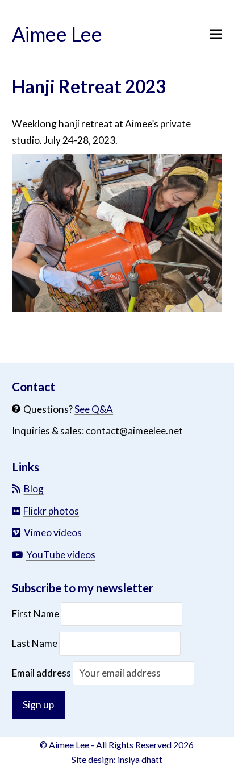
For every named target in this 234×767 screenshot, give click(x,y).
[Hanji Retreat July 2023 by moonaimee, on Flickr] (117, 308)
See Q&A (93, 409)
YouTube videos (60, 555)
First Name (36, 614)
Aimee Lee (57, 33)
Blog (34, 489)
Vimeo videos (53, 532)
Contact (33, 386)
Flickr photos (51, 511)
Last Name (34, 643)
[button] (216, 34)
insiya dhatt (140, 759)
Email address (42, 673)
